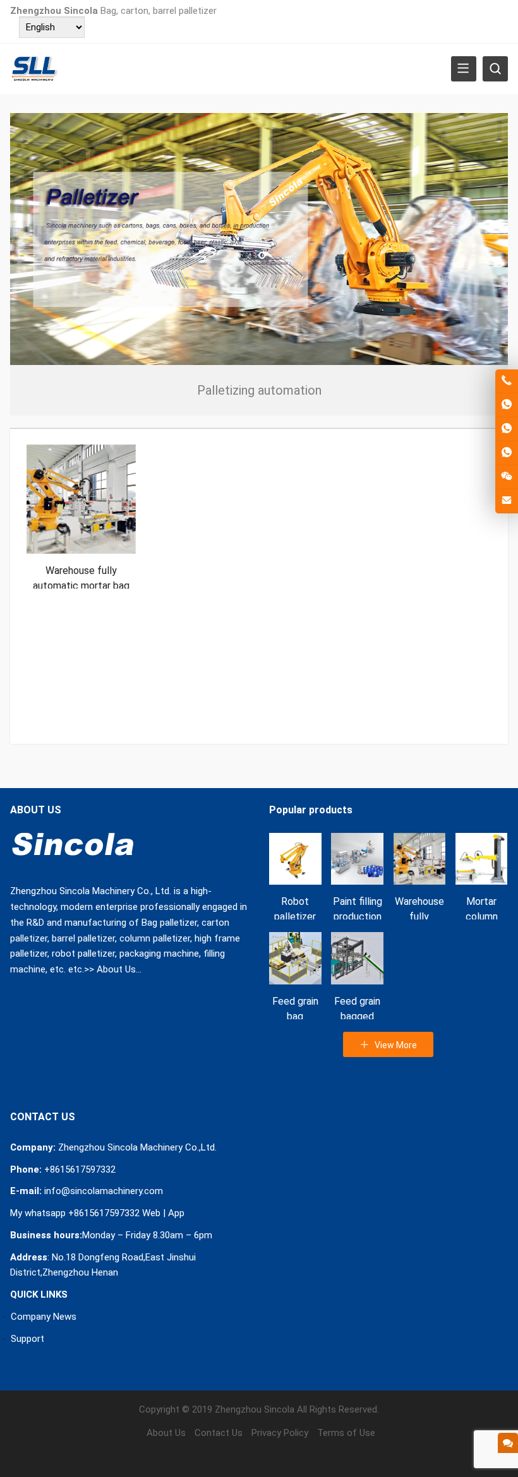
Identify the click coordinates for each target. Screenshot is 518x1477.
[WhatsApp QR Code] (506, 453)
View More (395, 1045)
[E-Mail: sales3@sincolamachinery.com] (506, 501)
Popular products (310, 810)
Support (27, 1338)
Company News (43, 1316)
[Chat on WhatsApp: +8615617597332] (506, 405)
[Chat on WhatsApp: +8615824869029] (506, 429)
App (176, 1213)
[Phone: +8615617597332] (506, 381)
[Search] (495, 68)
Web (151, 1213)
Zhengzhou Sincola (254, 1409)
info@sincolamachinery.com (103, 1191)
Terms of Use (346, 1432)
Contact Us (219, 1432)
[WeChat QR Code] (506, 477)
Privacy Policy (279, 1432)
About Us (116, 969)
